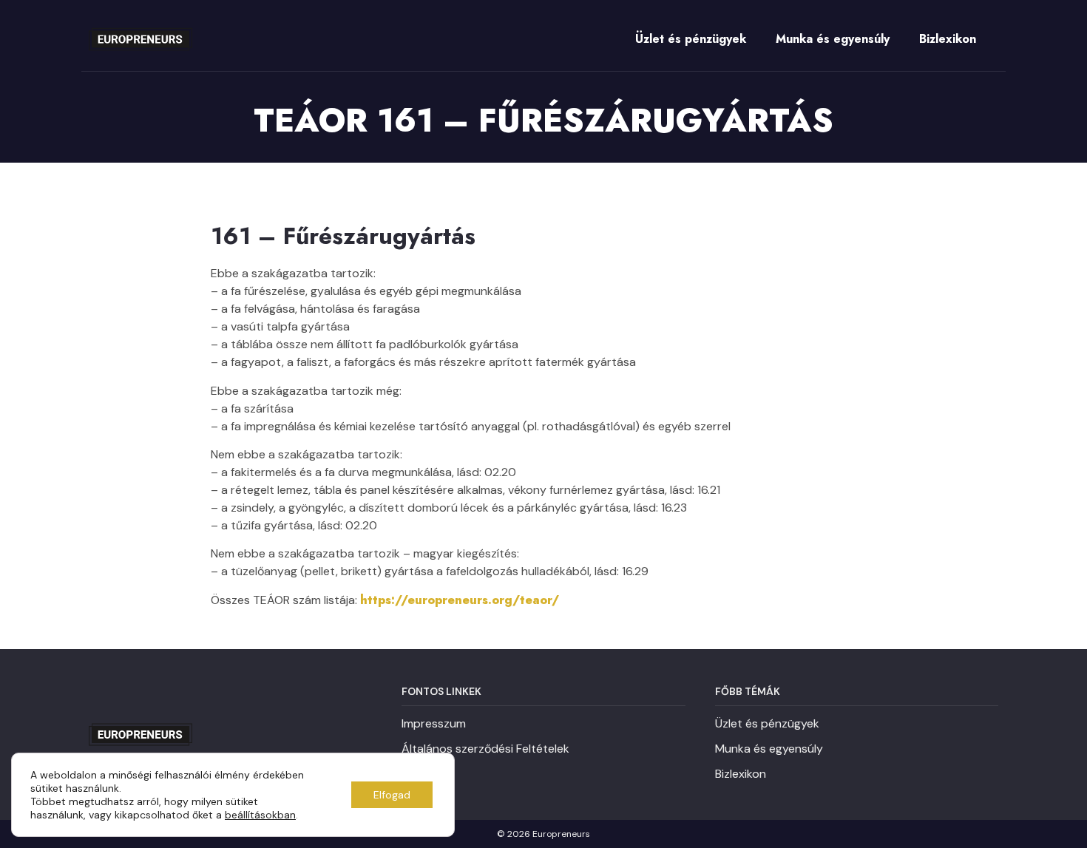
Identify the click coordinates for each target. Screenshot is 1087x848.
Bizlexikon (947, 38)
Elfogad (391, 794)
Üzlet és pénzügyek (690, 38)
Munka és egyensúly (833, 38)
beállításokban (260, 814)
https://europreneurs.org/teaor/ (459, 599)
